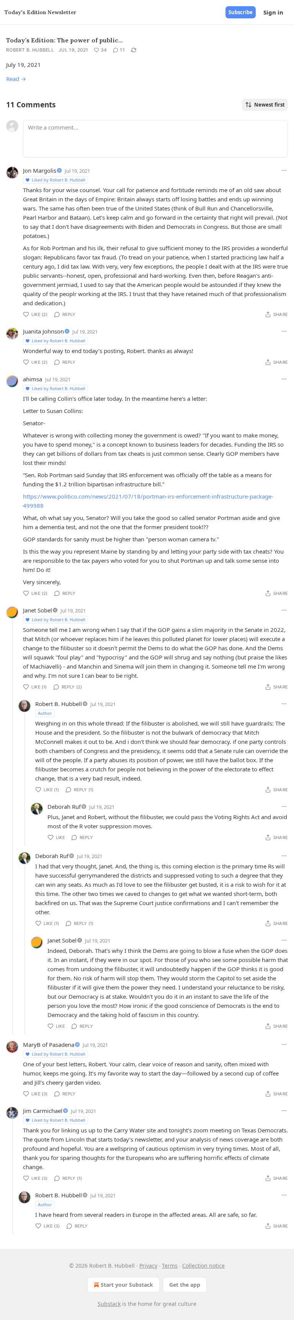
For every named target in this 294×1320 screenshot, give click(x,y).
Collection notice (203, 1265)
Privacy (148, 1265)
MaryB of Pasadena (48, 1044)
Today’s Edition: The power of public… (64, 40)
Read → (16, 79)
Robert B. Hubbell (30, 50)
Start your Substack (127, 1284)
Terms (170, 1265)
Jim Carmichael (42, 1110)
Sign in (273, 12)
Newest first (269, 104)
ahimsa (32, 379)
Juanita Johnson (43, 331)
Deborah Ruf (64, 806)
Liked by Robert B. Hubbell (58, 180)
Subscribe (241, 12)
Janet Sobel (37, 610)
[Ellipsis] (284, 170)
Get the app (184, 1284)
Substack (109, 1303)
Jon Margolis (39, 170)
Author (45, 713)
